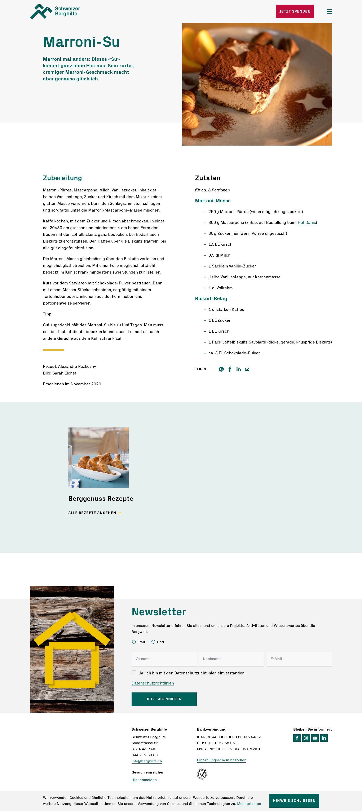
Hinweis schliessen (294, 801)
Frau (141, 642)
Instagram (306, 738)
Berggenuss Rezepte (100, 498)
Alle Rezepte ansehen (92, 513)
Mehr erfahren (249, 804)
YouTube (315, 738)
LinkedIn (324, 738)
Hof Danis (307, 222)
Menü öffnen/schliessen (329, 11)
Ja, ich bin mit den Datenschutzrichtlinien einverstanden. (192, 673)
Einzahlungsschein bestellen (221, 760)
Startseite (79, 11)
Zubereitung (62, 178)
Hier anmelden (144, 780)
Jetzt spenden (295, 11)
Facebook (297, 738)
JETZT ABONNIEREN (164, 699)
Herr (160, 642)
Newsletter (159, 612)
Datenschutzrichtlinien (153, 683)
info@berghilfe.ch (147, 761)
